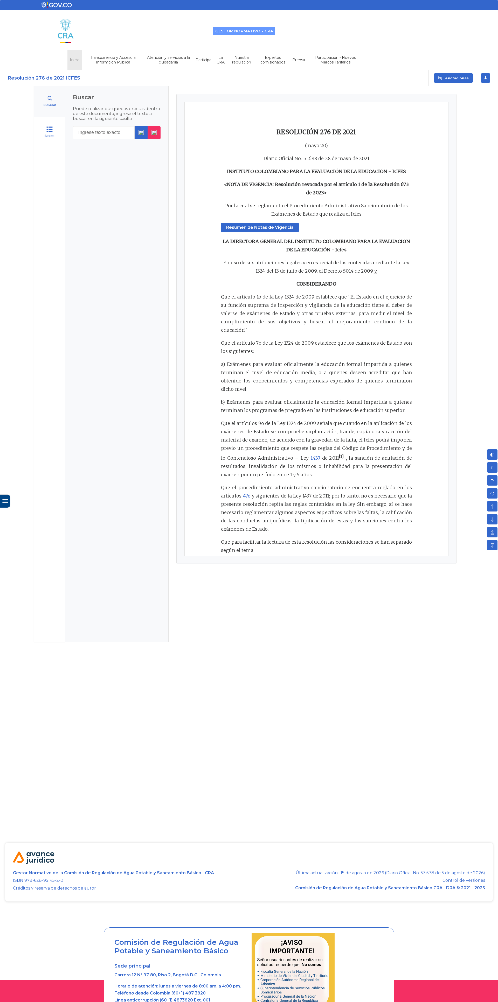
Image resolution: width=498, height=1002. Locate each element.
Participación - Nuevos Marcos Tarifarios (335, 60)
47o (247, 496)
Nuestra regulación (241, 60)
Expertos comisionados (272, 60)
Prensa (298, 60)
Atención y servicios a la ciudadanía (168, 60)
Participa (203, 60)
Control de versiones (463, 880)
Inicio (75, 60)
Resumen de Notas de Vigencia (260, 227)
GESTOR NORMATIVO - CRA (244, 31)
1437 (315, 458)
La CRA (221, 60)
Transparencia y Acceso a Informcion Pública (113, 60)
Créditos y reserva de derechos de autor (54, 888)
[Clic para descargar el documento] (485, 78)
